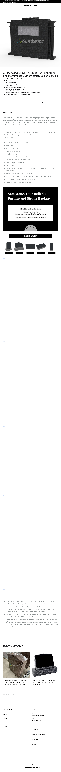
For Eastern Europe (36, 739)
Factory (5, 726)
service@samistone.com (38, 715)
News (4, 730)
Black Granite (37, 102)
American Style (16, 102)
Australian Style (27, 102)
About (4, 722)
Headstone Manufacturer (38, 734)
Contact (5, 718)
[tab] (30, 113)
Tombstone (46, 102)
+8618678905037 (36, 720)
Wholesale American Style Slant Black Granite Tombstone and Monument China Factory (44, 682)
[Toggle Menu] (4, 6)
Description (7, 113)
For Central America (37, 749)
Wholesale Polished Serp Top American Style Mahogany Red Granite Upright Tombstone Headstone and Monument (16, 682)
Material (5, 714)
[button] (4, 694)
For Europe (34, 744)
